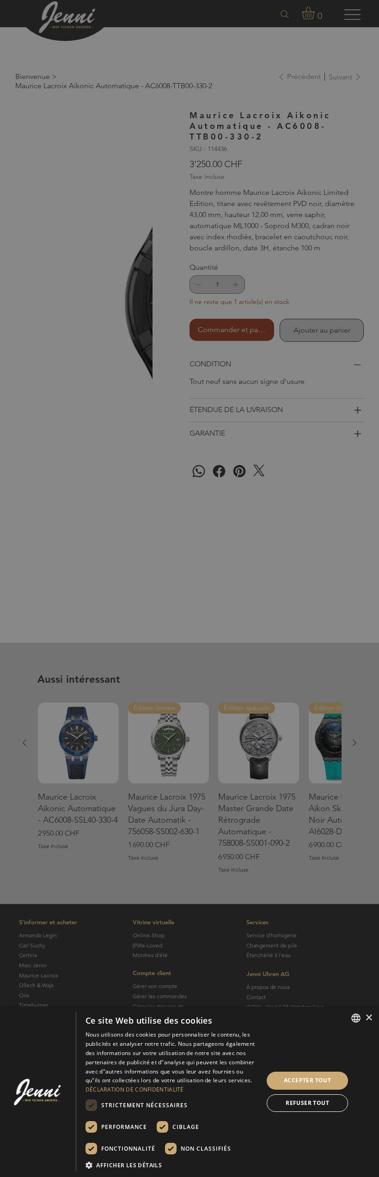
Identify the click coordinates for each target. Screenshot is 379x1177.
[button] (172, 1164)
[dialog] (189, 1092)
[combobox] (356, 1018)
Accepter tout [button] (307, 1080)
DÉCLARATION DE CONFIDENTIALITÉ (135, 1089)
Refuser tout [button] (307, 1103)
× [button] (368, 1017)
